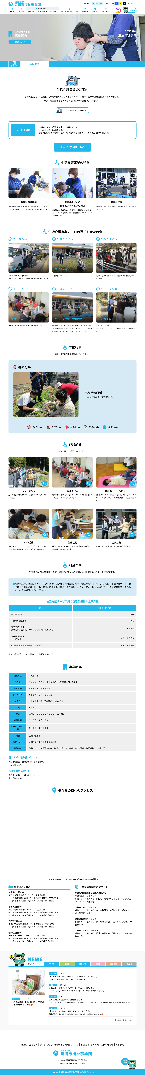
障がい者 (82, 964)
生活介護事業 (34, 64)
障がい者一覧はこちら (123, 1020)
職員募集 (113, 964)
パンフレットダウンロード (76, 110)
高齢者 (67, 964)
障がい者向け (42, 11)
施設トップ (14, 66)
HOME (12, 11)
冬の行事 (94, 427)
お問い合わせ (106, 11)
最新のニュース (20, 42)
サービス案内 (46, 1044)
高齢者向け (31, 11)
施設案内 (21, 11)
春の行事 (37, 427)
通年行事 (113, 427)
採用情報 (132, 10)
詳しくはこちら (15, 764)
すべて (51, 964)
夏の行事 (56, 427)
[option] (72, 394)
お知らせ (95, 11)
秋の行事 (75, 427)
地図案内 (85, 11)
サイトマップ (132, 3)
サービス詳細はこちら (72, 147)
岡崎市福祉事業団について (69, 11)
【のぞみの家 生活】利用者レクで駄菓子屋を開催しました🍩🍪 (28, 1003)
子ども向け (53, 11)
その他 (129, 964)
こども (98, 964)
